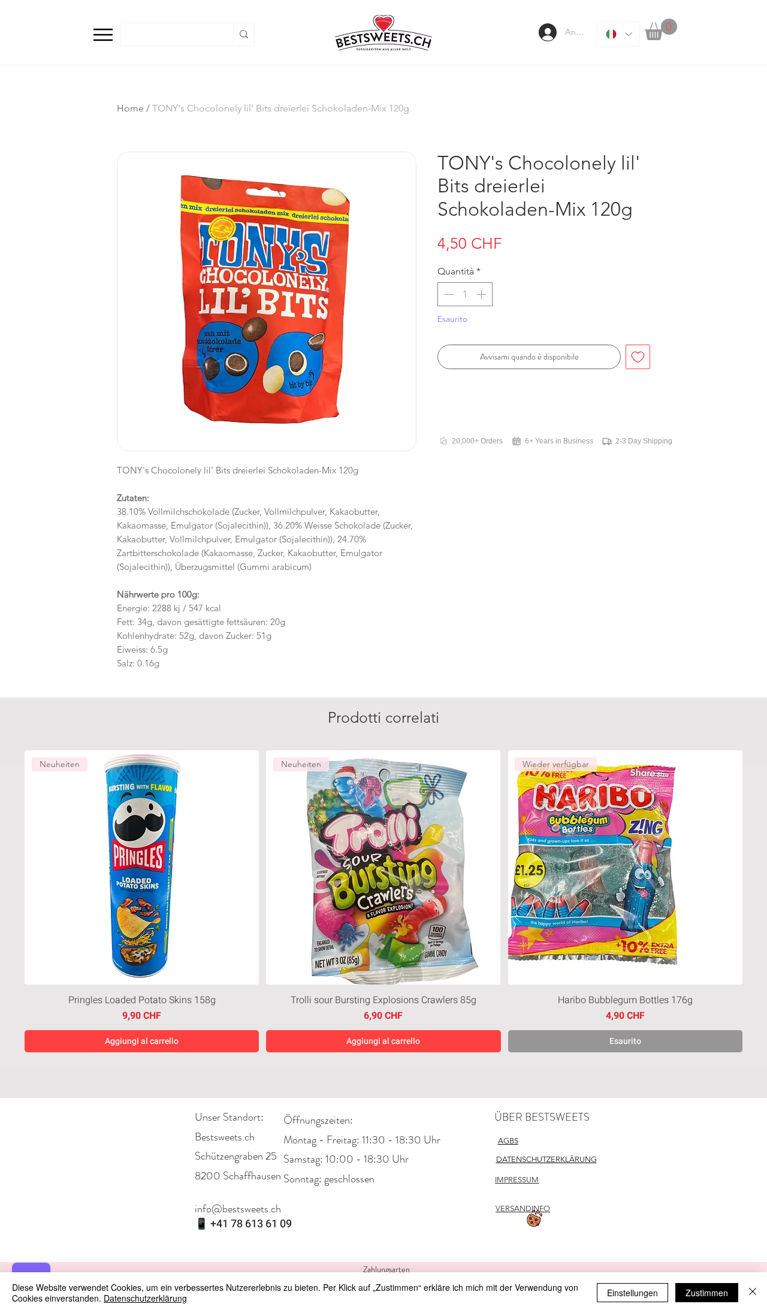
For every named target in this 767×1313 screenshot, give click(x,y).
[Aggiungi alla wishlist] (638, 357)
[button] (661, 29)
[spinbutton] (465, 294)
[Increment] (482, 294)
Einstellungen (632, 1293)
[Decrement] (447, 294)
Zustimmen (707, 1293)
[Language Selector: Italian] (618, 34)
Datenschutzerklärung (145, 1298)
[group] (383, 901)
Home (130, 108)
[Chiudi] (752, 1292)
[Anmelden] (546, 32)
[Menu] (103, 34)
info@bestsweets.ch (238, 1209)
